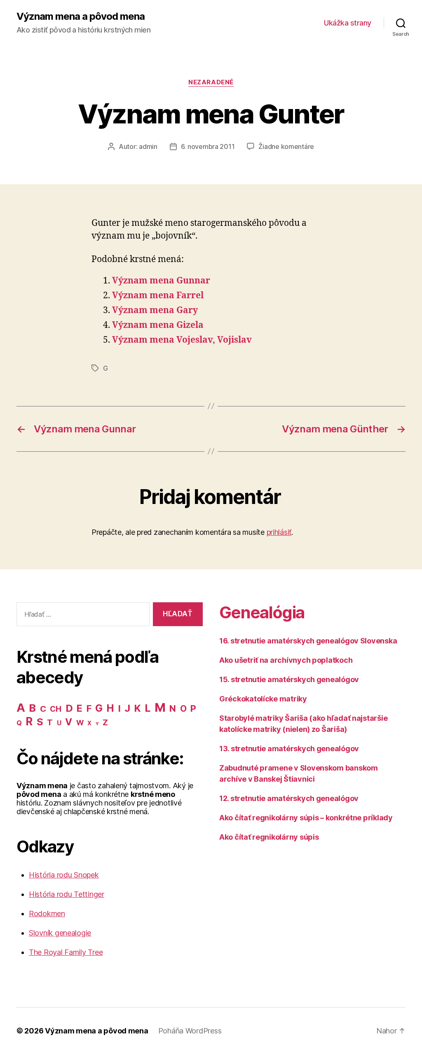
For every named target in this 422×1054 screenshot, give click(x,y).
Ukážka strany (347, 23)
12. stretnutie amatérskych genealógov (289, 798)
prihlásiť (279, 532)
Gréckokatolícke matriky (263, 698)
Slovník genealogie (60, 933)
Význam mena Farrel (158, 295)
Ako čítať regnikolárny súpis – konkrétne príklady (306, 817)
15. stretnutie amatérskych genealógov (289, 679)
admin (148, 146)
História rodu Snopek (64, 875)
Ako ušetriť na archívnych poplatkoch (285, 660)
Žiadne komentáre (286, 146)
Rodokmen (47, 913)
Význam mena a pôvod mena (80, 16)
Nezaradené (211, 82)
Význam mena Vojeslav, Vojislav (182, 340)
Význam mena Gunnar (161, 280)
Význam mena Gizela (158, 325)
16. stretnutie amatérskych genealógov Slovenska (308, 640)
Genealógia (261, 612)
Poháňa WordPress (190, 1030)
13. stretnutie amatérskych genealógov (289, 748)
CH (55, 709)
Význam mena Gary (155, 310)
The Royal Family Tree (66, 952)
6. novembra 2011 (208, 146)
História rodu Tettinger (66, 894)
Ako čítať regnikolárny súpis (269, 837)
